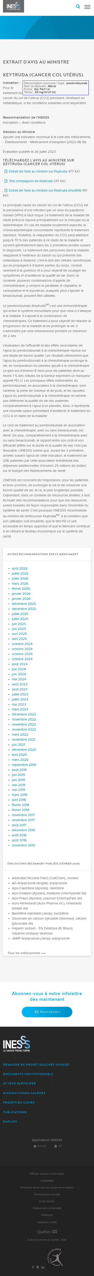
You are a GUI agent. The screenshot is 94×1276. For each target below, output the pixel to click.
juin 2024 (19, 669)
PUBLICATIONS (15, 1112)
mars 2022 (20, 735)
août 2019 (19, 770)
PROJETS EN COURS (18, 1102)
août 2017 (19, 825)
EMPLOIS (10, 1121)
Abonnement (50, 1012)
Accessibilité (47, 1180)
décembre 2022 (24, 714)
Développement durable (47, 1194)
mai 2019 (18, 785)
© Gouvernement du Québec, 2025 (47, 1239)
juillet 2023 (20, 694)
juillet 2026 (20, 573)
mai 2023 (19, 704)
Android (42, 1146)
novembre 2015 (23, 845)
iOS (60, 1146)
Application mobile (47, 1222)
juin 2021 (18, 745)
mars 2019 (19, 795)
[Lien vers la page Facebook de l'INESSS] (33, 1267)
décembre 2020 (24, 750)
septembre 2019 (24, 765)
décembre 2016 (23, 830)
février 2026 (21, 589)
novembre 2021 (23, 740)
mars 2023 (20, 709)
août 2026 (20, 568)
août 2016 (19, 835)
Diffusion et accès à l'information (47, 1173)
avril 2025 (19, 634)
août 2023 (19, 684)
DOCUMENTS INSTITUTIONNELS (28, 1074)
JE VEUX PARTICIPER (19, 1083)
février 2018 (20, 805)
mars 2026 (20, 584)
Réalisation (47, 1215)
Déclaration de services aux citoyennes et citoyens (47, 1187)
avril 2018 (19, 800)
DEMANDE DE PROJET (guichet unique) (36, 1064)
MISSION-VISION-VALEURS (24, 1093)
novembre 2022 (24, 719)
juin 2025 (19, 624)
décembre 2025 (24, 604)
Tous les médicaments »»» (27, 953)
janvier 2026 (21, 594)
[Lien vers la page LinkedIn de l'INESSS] (43, 1267)
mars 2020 (20, 760)
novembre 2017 (23, 815)
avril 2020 (19, 755)
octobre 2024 (22, 644)
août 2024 (19, 664)
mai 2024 (19, 679)
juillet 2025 (20, 614)
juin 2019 (18, 775)
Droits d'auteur (47, 1201)
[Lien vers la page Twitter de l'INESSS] (37, 1267)
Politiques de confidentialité (47, 1208)
